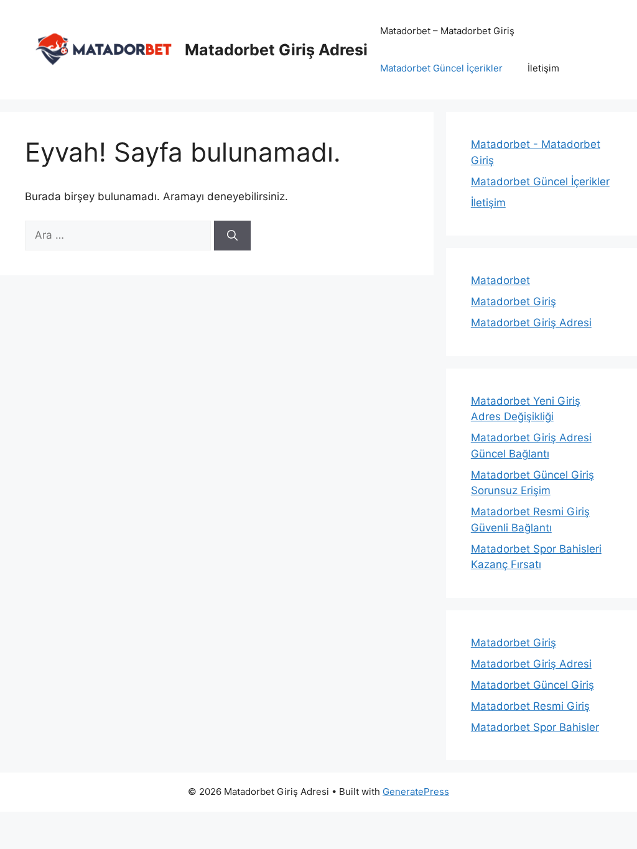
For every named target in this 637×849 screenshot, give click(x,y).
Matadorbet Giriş (513, 301)
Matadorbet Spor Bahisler (535, 727)
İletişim (543, 68)
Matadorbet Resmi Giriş (530, 706)
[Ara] (232, 235)
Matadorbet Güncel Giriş (532, 685)
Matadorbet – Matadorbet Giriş (447, 31)
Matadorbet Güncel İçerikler (441, 68)
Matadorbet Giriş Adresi (276, 49)
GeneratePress (416, 791)
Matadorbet (500, 280)
